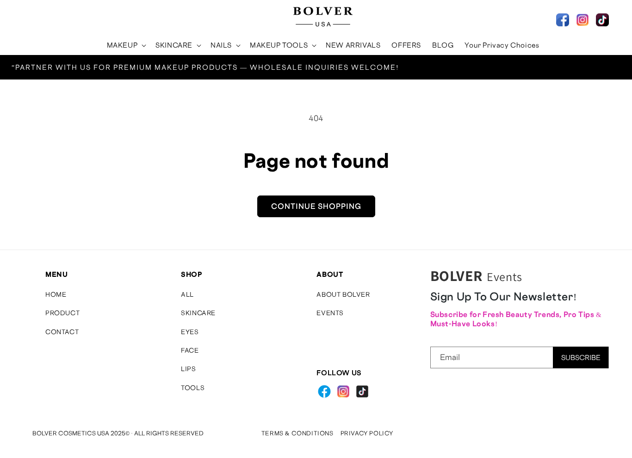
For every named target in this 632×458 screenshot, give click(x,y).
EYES (189, 332)
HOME (55, 294)
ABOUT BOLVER (343, 294)
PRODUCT (62, 313)
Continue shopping (316, 206)
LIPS (188, 369)
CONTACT (62, 332)
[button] (24, 16)
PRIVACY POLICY (367, 433)
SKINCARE (198, 313)
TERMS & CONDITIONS (297, 433)
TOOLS (192, 387)
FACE (189, 350)
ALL (187, 294)
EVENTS (330, 313)
